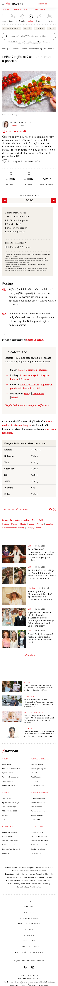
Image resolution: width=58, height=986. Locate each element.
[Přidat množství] (53, 200)
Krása (31, 588)
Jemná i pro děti (31, 388)
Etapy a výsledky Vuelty (39, 769)
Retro (21, 370)
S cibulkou (31, 370)
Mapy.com (21, 867)
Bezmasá (13, 21)
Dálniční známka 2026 (39, 836)
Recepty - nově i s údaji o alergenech (24, 10)
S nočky (25, 379)
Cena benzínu (17, 871)
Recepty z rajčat (34, 528)
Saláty (31, 21)
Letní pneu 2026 (37, 832)
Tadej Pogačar (36, 777)
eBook (8, 131)
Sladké (22, 21)
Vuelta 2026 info (37, 764)
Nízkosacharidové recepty (13, 528)
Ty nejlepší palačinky (38, 798)
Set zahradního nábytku (25, 877)
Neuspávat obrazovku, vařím (25, 161)
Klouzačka (10, 877)
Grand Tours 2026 (37, 785)
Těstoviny (49, 21)
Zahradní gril (40, 877)
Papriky (14, 524)
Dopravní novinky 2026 (39, 841)
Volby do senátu (8, 781)
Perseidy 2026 (47, 867)
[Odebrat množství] (4, 200)
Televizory (46, 884)
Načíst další (29, 655)
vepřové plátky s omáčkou (31, 42)
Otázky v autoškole (38, 849)
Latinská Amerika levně (11, 849)
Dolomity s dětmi (8, 853)
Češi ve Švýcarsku (9, 845)
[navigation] (3, 4)
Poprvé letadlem (8, 836)
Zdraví (32, 524)
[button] (29, 91)
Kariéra (29, 907)
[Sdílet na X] (54, 509)
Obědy (51, 28)
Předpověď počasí (34, 867)
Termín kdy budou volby (11, 777)
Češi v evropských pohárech (35, 871)
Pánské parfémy (36, 887)
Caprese (43, 370)
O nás (29, 901)
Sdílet (19, 131)
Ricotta (23, 524)
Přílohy (39, 21)
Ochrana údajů (29, 918)
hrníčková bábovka (33, 44)
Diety (34, 520)
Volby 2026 (6, 764)
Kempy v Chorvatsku (10, 832)
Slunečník (49, 874)
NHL (4, 819)
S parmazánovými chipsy (32, 375)
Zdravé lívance (36, 807)
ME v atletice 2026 (9, 811)
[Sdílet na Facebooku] (50, 509)
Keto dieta (25, 520)
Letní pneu (25, 884)
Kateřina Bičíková (20, 122)
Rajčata (5, 524)
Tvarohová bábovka (38, 811)
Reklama (29, 935)
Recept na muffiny (38, 803)
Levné (27, 28)
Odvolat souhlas (29, 946)
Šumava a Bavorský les (10, 841)
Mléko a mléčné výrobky (19, 247)
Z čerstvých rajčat (29, 384)
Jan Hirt (34, 773)
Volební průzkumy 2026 (11, 769)
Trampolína (40, 874)
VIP (29, 546)
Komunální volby (8, 785)
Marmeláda (38, 393)
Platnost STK (36, 853)
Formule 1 (5, 815)
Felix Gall (34, 781)
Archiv (29, 929)
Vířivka (49, 877)
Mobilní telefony (30, 880)
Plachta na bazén (27, 874)
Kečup (27, 393)
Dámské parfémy (13, 884)
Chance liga (6, 798)
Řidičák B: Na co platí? (39, 845)
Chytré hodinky (22, 887)
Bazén (18, 874)
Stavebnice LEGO (44, 880)
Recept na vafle (37, 815)
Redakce (29, 912)
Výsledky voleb (7, 773)
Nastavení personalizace (29, 952)
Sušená (14, 397)
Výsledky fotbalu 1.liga (10, 803)
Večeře (40, 524)
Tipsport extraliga (9, 807)
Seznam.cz (42, 4)
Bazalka (49, 524)
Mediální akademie (29, 924)
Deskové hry (36, 884)
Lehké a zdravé (11, 28)
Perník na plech (36, 819)
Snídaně (39, 28)
